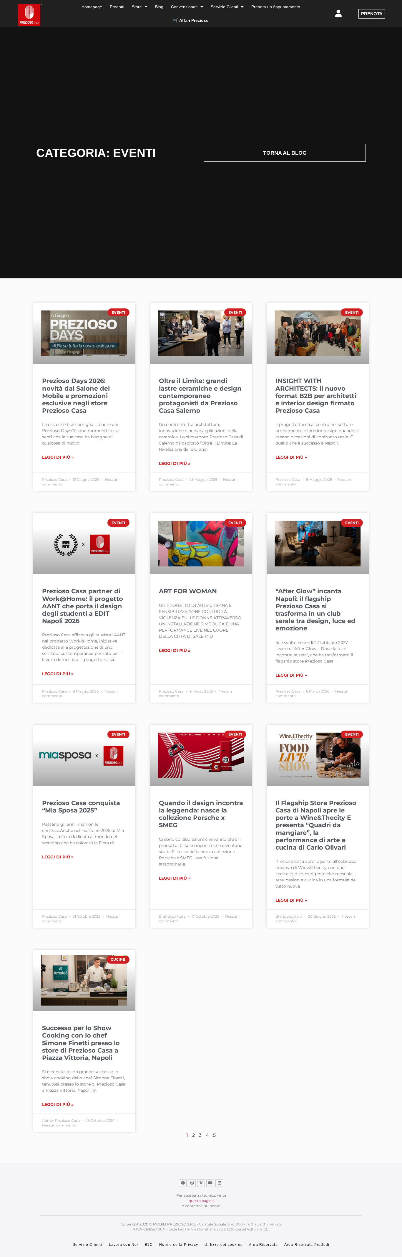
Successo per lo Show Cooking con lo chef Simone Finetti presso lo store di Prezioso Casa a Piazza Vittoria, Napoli (81, 1042)
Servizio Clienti (224, 6)
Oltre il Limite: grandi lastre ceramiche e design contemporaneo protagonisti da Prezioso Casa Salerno (200, 395)
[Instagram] (192, 1183)
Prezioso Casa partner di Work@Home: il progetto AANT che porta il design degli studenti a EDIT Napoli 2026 (82, 606)
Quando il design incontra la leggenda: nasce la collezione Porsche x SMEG (201, 814)
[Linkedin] (219, 1183)
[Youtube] (210, 1183)
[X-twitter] (201, 1183)
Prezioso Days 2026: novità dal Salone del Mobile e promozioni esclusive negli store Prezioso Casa (76, 395)
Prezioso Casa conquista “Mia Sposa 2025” (81, 806)
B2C (149, 1245)
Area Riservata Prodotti (307, 1245)
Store (137, 6)
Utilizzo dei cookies (223, 1245)
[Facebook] (183, 1183)
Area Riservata (263, 1245)
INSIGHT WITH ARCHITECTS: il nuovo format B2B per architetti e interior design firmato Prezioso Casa (315, 395)
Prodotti (117, 6)
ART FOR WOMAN (188, 591)
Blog (159, 6)
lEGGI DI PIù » (58, 457)
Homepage (92, 6)
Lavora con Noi (123, 1245)
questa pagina (201, 1200)
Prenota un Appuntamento (275, 6)
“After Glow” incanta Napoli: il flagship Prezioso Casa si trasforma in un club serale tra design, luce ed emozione (315, 609)
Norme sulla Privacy (178, 1245)
